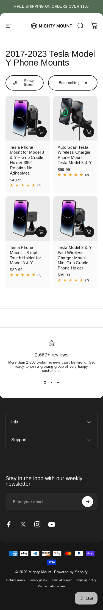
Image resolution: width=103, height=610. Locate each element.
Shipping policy (86, 579)
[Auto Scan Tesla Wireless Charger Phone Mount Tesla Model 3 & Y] (75, 118)
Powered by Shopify (71, 572)
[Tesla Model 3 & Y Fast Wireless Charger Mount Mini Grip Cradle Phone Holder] (75, 218)
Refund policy (15, 579)
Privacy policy (38, 579)
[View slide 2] (51, 382)
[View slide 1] (45, 382)
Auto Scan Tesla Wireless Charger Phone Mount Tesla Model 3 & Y (75, 155)
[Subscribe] (87, 501)
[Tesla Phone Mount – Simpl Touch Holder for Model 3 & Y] (27, 218)
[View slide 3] (58, 382)
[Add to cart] (41, 131)
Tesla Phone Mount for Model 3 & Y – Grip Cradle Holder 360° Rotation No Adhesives (27, 160)
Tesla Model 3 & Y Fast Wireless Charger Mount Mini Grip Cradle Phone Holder (75, 258)
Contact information (51, 586)
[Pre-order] (41, 231)
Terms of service (61, 579)
